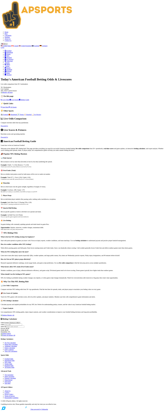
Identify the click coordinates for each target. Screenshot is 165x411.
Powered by (4, 126)
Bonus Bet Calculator (11, 344)
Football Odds (9, 359)
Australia (36, 46)
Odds (2, 324)
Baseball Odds (9, 365)
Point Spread (8, 380)
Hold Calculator (9, 376)
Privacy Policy (9, 394)
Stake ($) (3, 326)
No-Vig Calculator (10, 343)
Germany (45, 46)
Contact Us (8, 40)
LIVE (2, 47)
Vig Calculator (9, 375)
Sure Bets (7, 383)
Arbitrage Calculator (11, 346)
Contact (7, 392)
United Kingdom (26, 46)
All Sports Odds (9, 367)
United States (7, 46)
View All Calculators (11, 351)
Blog (6, 34)
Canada (15, 46)
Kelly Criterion (9, 349)
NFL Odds (8, 362)
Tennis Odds (8, 364)
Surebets (7, 37)
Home (6, 32)
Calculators (8, 35)
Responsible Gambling (11, 398)
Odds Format (5, 322)
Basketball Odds (10, 360)
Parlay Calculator (10, 348)
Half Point (8, 381)
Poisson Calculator (10, 378)
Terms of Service (10, 396)
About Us (8, 39)
